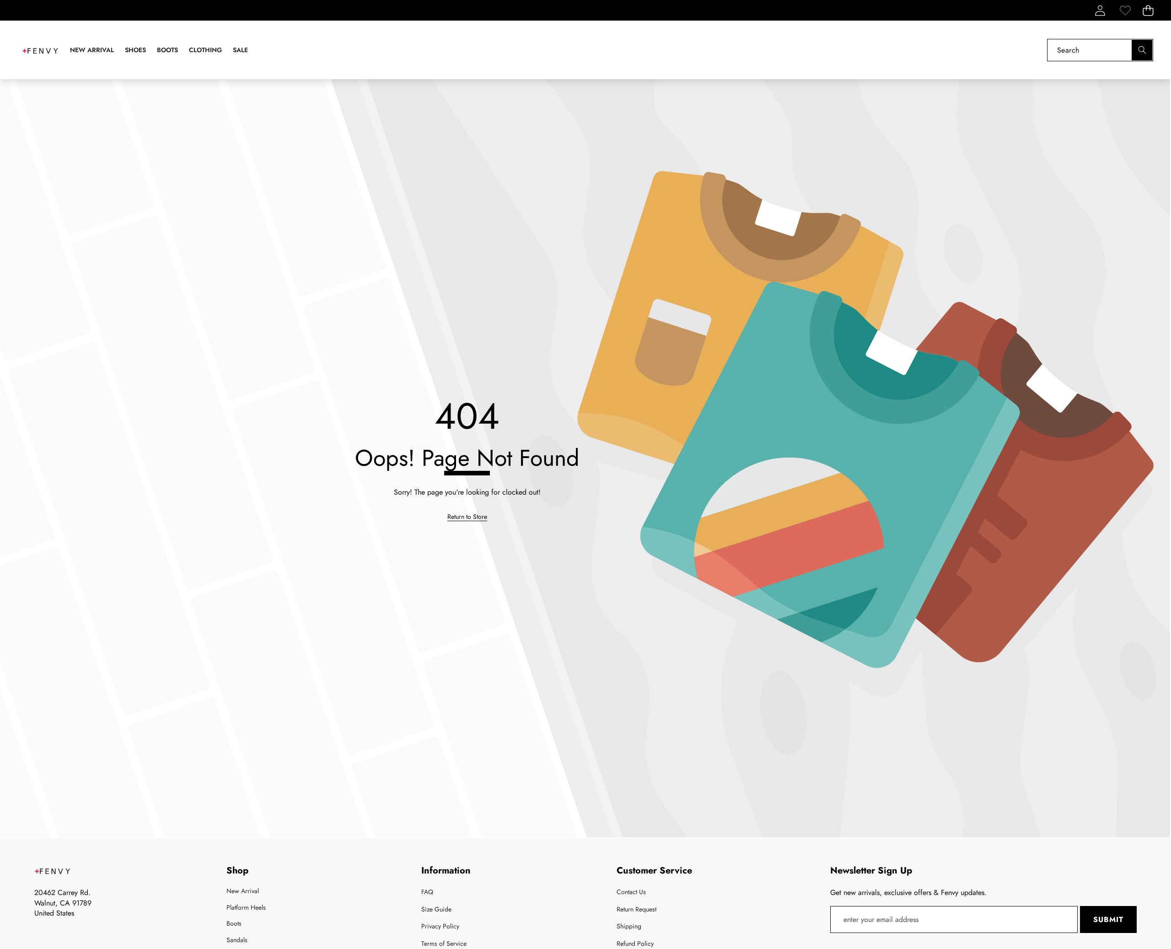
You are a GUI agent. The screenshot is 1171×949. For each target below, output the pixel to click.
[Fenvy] (40, 50)
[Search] (1142, 50)
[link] (1125, 10)
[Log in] (1100, 10)
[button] (1148, 10)
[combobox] (1100, 50)
